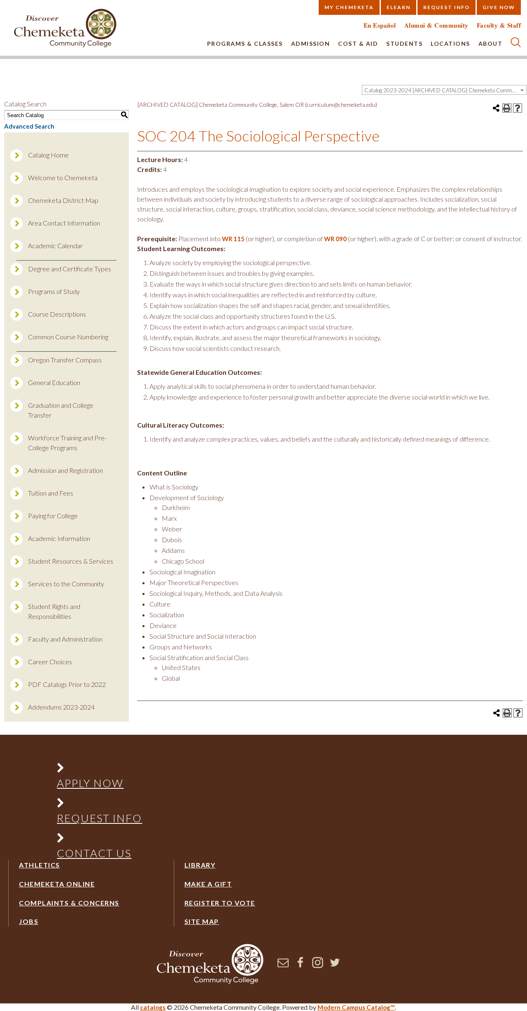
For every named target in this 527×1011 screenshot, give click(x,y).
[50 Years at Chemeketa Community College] (65, 28)
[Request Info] (100, 804)
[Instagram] (317, 965)
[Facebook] (300, 965)
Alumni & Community (436, 25)
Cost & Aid (358, 43)
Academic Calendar (55, 245)
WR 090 (335, 238)
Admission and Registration (65, 470)
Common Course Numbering (68, 337)
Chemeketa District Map (63, 200)
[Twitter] (334, 965)
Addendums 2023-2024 (61, 707)
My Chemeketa (349, 7)
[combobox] (444, 90)
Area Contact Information (64, 223)
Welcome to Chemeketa (63, 177)
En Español (380, 25)
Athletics (39, 865)
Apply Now (90, 783)
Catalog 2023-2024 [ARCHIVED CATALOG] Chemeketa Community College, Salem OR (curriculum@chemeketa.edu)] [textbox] (445, 90)
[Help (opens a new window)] (517, 108)
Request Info (446, 7)
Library (200, 865)
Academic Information (59, 538)
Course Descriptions (57, 314)
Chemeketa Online (57, 884)
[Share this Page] (496, 108)
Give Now (499, 7)
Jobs (28, 921)
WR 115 (233, 238)
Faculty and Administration (65, 639)
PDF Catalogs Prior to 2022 (67, 684)
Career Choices (50, 661)
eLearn (398, 7)
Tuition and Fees (50, 493)
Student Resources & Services (70, 561)
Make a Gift (208, 884)
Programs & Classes (245, 43)
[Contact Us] (100, 839)
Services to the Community (66, 584)
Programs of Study (54, 291)
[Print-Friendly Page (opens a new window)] (506, 108)
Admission (310, 43)
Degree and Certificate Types (69, 269)
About (490, 43)
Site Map (201, 921)
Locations (450, 43)
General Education (54, 382)
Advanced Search (29, 126)
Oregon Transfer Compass (65, 360)
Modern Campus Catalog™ (356, 1007)
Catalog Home (48, 155)
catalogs (153, 1007)
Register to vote (219, 903)
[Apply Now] (100, 769)
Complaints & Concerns (69, 903)
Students (404, 43)
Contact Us (94, 853)
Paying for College (53, 516)
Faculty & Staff (499, 25)
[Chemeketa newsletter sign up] (283, 965)
